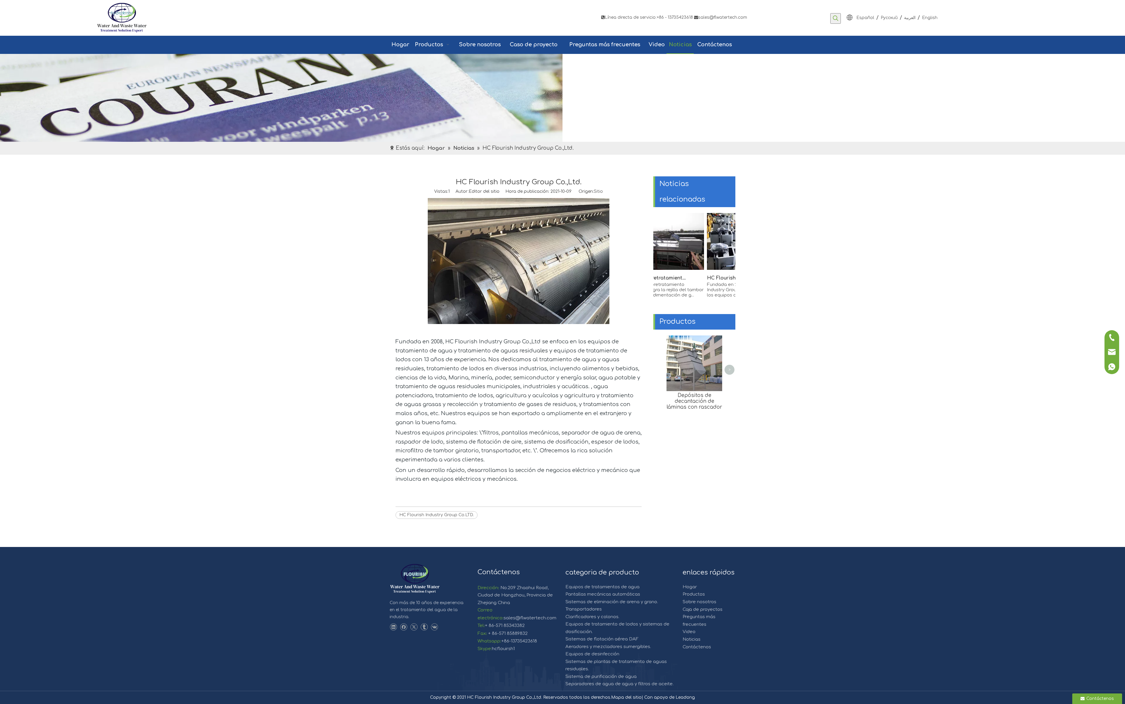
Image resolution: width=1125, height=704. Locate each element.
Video (689, 631)
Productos (694, 594)
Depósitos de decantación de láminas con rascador (694, 401)
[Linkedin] (393, 627)
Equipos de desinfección (592, 654)
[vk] (434, 627)
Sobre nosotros (699, 601)
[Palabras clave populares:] (835, 18)
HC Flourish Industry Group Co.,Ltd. (730, 278)
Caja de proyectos (702, 609)
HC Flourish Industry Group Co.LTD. (436, 515)
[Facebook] (403, 627)
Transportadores (583, 609)
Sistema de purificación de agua (601, 676)
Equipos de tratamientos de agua (602, 586)
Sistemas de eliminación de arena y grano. (611, 601)
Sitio (598, 191)
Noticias (691, 639)
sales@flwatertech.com (720, 17)
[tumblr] (424, 627)
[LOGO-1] (415, 579)
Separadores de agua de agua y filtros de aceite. (619, 683)
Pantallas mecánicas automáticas (602, 594)
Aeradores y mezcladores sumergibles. (608, 646)
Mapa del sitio (626, 697)
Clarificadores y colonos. (592, 616)
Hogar (690, 586)
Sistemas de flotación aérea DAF (602, 639)
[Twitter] (413, 627)
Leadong (685, 697)
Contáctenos (697, 647)
